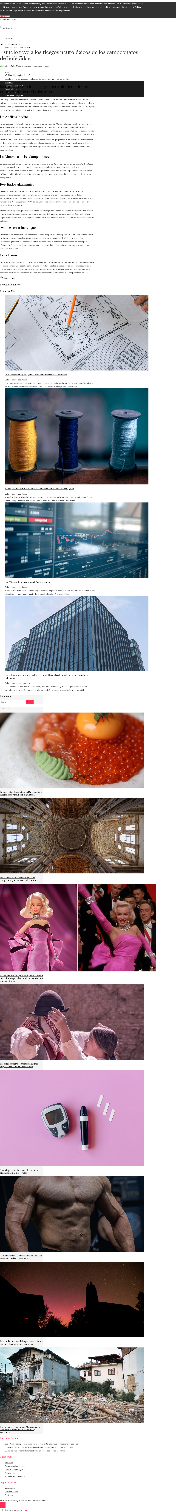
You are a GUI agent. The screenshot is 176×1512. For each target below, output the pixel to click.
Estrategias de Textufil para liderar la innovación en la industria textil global (39, 488)
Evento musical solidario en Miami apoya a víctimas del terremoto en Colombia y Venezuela (20, 1430)
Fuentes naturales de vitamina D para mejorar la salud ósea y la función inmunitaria (21, 793)
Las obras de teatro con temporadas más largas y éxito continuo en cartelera (19, 1065)
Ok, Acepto (5, 16)
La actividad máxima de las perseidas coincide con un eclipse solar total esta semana (21, 1342)
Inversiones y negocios (10, 44)
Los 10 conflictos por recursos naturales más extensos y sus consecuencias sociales (41, 1444)
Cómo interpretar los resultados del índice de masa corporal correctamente (21, 1257)
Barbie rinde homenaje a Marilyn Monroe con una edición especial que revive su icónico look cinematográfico (21, 978)
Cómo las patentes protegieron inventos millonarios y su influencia (36, 374)
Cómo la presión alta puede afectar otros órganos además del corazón (19, 1171)
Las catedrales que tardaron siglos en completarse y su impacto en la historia (18, 879)
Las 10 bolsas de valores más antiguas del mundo (27, 582)
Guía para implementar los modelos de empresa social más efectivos (35, 1451)
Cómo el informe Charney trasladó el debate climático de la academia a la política (40, 1447)
